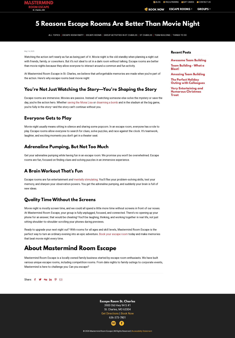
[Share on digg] (45, 279)
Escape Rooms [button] (179, 9)
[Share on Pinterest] (56, 279)
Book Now (127, 313)
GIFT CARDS (189, 2)
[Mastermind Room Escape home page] (38, 4)
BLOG (158, 2)
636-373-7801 (117, 317)
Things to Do (180, 35)
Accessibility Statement (142, 331)
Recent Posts (181, 52)
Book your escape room (113, 234)
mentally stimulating (86, 179)
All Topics (54, 35)
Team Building (162, 35)
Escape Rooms (93, 35)
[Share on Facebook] (35, 279)
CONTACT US (205, 2)
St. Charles (146, 35)
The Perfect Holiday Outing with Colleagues (188, 81)
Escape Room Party (73, 35)
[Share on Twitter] (40, 279)
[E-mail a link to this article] (61, 279)
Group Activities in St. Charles (120, 35)
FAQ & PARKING (172, 2)
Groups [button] (203, 9)
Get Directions (110, 313)
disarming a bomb (107, 102)
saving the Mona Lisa (80, 102)
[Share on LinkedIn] (50, 279)
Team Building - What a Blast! (187, 67)
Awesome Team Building (188, 60)
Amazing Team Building (188, 74)
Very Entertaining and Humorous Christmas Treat (187, 91)
